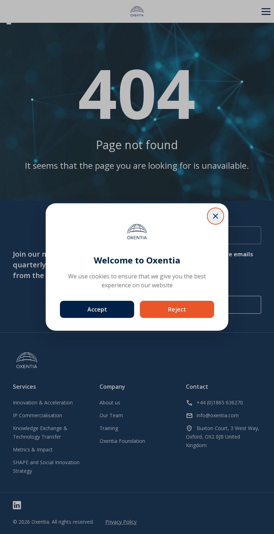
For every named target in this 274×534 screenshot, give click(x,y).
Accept (97, 309)
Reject (177, 309)
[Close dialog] (215, 216)
